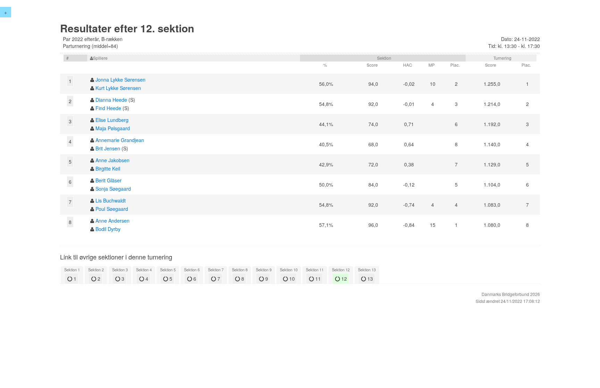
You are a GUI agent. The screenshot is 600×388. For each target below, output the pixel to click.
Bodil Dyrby (107, 228)
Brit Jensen (107, 148)
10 (291, 278)
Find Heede (108, 108)
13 (369, 278)
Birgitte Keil (107, 168)
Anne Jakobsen (112, 160)
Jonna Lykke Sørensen (120, 79)
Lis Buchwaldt (110, 200)
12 (343, 278)
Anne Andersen (112, 220)
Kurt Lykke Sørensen (118, 87)
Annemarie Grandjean (119, 140)
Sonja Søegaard (113, 188)
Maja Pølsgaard (112, 128)
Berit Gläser (108, 180)
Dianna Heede (111, 99)
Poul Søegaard (111, 208)
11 (317, 278)
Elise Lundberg (111, 119)
